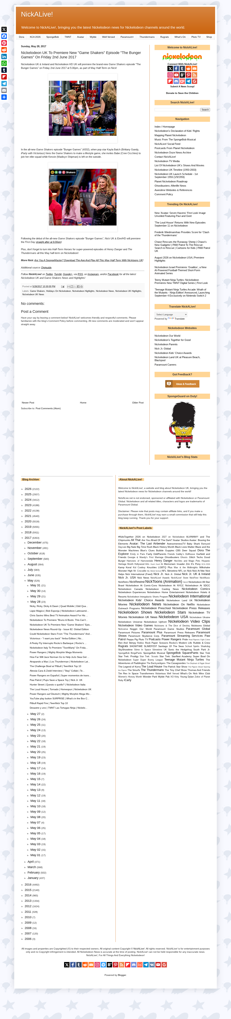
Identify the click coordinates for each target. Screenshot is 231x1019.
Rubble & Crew (201, 642)
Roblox (140, 643)
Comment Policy (164, 194)
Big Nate (131, 547)
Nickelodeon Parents (166, 344)
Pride (185, 639)
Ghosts (184, 557)
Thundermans (147, 37)
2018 (28, 532)
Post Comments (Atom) (48, 408)
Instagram (93, 274)
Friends (171, 554)
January (33, 878)
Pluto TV (196, 37)
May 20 (35, 752)
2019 (28, 526)
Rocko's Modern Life (180, 642)
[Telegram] (4, 83)
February (34, 872)
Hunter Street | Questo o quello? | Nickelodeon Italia (57, 684)
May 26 (35, 719)
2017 (28, 537)
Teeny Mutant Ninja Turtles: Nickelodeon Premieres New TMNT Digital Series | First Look (181, 281)
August (33, 564)
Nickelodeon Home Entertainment (165, 592)
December (35, 542)
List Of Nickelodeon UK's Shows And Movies (179, 165)
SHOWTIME (136, 646)
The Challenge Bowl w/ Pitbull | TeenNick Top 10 (55, 666)
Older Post (138, 402)
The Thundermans (152, 670)
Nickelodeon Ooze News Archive (173, 152)
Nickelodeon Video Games (135, 625)
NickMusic (205, 578)
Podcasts (155, 639)
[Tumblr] (4, 70)
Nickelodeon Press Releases (191, 608)
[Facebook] (4, 36)
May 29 (35, 596)
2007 (28, 933)
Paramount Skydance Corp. (144, 636)
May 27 (35, 714)
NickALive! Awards (160, 578)
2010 (28, 917)
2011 (28, 911)
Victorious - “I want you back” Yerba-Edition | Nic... (56, 638)
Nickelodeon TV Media (167, 161)
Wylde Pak (163, 676)
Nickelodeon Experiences (132, 592)
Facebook (113, 274)
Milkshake (204, 567)
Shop (209, 37)
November (35, 548)
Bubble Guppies (165, 550)
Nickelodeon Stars (170, 612)
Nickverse (123, 629)
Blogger (122, 975)
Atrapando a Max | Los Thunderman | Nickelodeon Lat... (60, 661)
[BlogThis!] (72, 286)
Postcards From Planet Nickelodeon (174, 148)
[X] (4, 29)
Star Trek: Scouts (149, 656)
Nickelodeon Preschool (156, 608)
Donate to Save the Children (182, 93)
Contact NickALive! (165, 156)
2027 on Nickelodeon (173, 537)
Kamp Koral (125, 567)
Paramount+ (127, 37)
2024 (28, 499)
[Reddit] (4, 49)
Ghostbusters (172, 557)
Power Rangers (171, 639)
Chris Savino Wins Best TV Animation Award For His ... (59, 615)
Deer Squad (189, 550)
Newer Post (28, 402)
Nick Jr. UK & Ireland (196, 574)
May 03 (35, 844)
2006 (28, 939)
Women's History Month (130, 677)
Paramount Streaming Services (182, 635)
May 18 (35, 762)
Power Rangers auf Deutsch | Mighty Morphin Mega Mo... (60, 694)
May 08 (35, 817)
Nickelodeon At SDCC (197, 585)
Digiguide (46, 267)
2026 (28, 489)
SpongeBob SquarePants (182, 652)
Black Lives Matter (185, 547)
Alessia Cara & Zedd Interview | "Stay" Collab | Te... (57, 670)
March (32, 867)
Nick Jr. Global (163, 348)
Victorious (160, 673)
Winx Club (204, 673)
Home (83, 402)
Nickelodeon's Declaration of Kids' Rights (177, 130)
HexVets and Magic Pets (187, 561)
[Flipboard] (4, 76)
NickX (185, 582)
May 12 (35, 795)
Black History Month (163, 547)
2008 (28, 928)
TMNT (68, 37)
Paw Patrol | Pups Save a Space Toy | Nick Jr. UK (56, 680)
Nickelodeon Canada (130, 589)
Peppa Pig (132, 639)
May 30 (35, 591)
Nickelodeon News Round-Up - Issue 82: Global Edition (59, 629)
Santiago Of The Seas (171, 646)
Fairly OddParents (156, 554)
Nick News (143, 577)
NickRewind (136, 581)
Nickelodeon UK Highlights (128, 291)
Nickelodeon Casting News (162, 589)
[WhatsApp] (4, 63)
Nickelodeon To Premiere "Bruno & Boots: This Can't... (59, 620)
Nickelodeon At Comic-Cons (141, 585)
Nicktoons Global (200, 625)
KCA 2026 (35, 37)
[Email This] (68, 286)
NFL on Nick (184, 570)
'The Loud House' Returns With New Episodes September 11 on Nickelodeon (180, 224)
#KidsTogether (126, 536)
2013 (28, 900)
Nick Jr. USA (127, 577)
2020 (28, 521)
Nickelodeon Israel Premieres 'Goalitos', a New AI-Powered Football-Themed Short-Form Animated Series (180, 270)
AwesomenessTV (176, 543)
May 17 (35, 768)
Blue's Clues (147, 550)
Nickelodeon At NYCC (171, 585)
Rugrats (164, 37)
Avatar (80, 37)
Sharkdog (205, 646)
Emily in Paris (137, 554)
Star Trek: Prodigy (128, 656)
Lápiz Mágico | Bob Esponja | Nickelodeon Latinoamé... (59, 610)
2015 (28, 890)
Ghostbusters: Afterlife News (170, 185)
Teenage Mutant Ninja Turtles (184, 659)
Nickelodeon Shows (135, 612)
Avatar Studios (181, 540)
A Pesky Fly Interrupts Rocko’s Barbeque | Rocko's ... (58, 643)
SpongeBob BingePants (130, 653)
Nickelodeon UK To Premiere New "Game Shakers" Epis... (61, 624)
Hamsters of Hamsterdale (140, 561)
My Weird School (154, 571)
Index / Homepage (165, 126)
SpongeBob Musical (154, 653)
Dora (21, 37)
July (31, 569)
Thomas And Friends (199, 670)
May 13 (35, 789)
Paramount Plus (152, 632)
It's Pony (195, 564)
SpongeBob (52, 37)
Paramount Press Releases (179, 632)
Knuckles (152, 567)
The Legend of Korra (129, 666)
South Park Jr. (201, 649)
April (31, 861)
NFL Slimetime (170, 570)
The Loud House (151, 666)
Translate (180, 318)
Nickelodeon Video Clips (189, 621)
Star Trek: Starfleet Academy (175, 656)
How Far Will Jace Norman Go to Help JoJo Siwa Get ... (59, 657)
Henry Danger (163, 560)
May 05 (35, 833)
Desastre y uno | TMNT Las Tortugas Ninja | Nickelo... (58, 707)
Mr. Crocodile (139, 571)
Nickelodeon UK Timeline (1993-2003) (175, 169)
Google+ (67, 274)
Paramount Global (198, 628)
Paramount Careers (165, 364)
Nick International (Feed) (139, 574)
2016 (28, 884)
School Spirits (192, 646)
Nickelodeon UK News (33, 294)
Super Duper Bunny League (148, 660)
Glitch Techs (196, 557)
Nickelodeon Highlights (83, 291)
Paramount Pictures (129, 632)
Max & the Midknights (186, 567)
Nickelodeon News (105, 291)
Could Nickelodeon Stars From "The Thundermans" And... (61, 633)
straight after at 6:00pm (48, 242)
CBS (178, 550)
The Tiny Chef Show (176, 670)
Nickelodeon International (189, 596)
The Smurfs (134, 670)
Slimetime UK (159, 650)
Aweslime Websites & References (173, 190)
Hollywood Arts (141, 564)
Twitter (49, 274)
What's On (180, 37)
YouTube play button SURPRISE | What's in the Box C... (59, 698)
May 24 (35, 730)
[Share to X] (75, 286)
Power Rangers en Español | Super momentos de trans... (60, 675)
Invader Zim (183, 564)
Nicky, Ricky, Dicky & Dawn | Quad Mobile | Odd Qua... (59, 606)
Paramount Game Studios (169, 629)
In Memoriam (168, 564)
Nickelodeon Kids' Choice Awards (173, 353)
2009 (28, 922)
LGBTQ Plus (165, 567)
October (33, 553)
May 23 (35, 735)
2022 (28, 510)
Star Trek (205, 653)
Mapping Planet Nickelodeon (170, 135)
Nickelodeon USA (173, 617)
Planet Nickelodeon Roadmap (171, 181)
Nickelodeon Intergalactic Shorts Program (147, 597)
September (35, 558)
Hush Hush (155, 564)
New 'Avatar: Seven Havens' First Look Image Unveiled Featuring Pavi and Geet (180, 214)
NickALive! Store (179, 578)
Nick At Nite (198, 570)
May (31, 580)
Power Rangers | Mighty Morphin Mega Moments (56, 652)
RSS (80, 274)
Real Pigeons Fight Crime (199, 640)
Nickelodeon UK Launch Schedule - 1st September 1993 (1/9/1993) (176, 175)
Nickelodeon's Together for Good (173, 339)
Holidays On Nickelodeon (58, 291)
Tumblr (58, 274)
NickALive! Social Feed (167, 143)
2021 (28, 516)
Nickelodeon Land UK (179, 600)
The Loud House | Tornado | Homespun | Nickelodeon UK (60, 689)
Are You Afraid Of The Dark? (157, 540)
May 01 (35, 855)
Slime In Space (142, 650)
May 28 (35, 601)
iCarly (127, 680)
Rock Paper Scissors (156, 642)
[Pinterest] (4, 43)
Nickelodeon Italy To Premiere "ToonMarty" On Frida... (59, 647)
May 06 (35, 828)
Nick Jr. (159, 574)
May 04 (35, 838)
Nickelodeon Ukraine (200, 617)
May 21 (35, 746)
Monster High (125, 570)
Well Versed (108, 37)
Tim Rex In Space (128, 673)
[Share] (4, 97)
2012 (28, 906)
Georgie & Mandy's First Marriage (145, 557)
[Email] (4, 90)
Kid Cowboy (139, 567)
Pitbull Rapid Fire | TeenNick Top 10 (49, 703)
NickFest (194, 578)
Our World (146, 629)
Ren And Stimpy (127, 642)
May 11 (35, 800)
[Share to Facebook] (78, 286)
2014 (28, 895)
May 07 (35, 822)
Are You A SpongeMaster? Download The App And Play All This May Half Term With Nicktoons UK (88, 260)
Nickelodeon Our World (167, 335)
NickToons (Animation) (163, 581)
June (31, 575)
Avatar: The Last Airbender (147, 543)
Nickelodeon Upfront (155, 621)
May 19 (35, 757)
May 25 (35, 724)
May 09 (35, 811)
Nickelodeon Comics (196, 589)
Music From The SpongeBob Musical (175, 139)
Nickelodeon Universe (130, 621)
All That (136, 540)
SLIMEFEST (150, 646)
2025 (28, 494)
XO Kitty (174, 677)
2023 (28, 505)
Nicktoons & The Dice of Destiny (172, 626)
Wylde (93, 37)
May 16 (35, 773)
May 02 (35, 849)
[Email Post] (62, 286)
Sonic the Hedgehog (180, 649)
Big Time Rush (144, 547)
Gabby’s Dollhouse (185, 554)
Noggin (133, 629)
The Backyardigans (156, 663)
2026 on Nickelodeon (147, 536)
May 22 (35, 741)
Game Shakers (37, 291)
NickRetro (123, 582)
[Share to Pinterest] (81, 286)
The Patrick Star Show (175, 666)
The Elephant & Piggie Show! (198, 663)
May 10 (35, 806)
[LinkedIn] (4, 56)
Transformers (147, 673)
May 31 (35, 585)
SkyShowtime (125, 649)
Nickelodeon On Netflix (179, 604)
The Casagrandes (176, 663)
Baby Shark (193, 543)
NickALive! (37, 14)
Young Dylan (187, 676)
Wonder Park (150, 676)
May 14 (35, 784)
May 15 (35, 779)
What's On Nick (189, 673)
